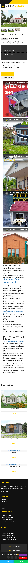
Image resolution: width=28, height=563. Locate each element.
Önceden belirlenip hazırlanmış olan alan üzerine (13, 312)
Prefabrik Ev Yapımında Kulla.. (9, 537)
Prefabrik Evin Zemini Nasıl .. (8, 533)
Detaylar (14, 413)
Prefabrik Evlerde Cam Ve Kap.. (9, 539)
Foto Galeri (4, 506)
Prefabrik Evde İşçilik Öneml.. (8, 535)
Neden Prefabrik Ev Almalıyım (9, 521)
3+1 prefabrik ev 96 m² (14, 452)
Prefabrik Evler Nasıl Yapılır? (11, 281)
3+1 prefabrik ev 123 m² (14, 408)
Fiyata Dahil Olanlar (7, 47)
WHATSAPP (21, 561)
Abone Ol (23, 557)
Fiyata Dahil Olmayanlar (8, 50)
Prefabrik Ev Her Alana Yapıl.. (8, 531)
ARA (7, 561)
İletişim (3, 508)
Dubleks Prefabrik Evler (7, 504)
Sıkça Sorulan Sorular (8, 54)
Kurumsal (4, 499)
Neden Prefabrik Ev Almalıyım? (10, 58)
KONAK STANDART (14, 438)
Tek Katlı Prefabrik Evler (7, 501)
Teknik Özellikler (8, 77)
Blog (3, 524)
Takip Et (23, 554)
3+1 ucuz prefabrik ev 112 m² (14, 466)
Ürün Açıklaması (8, 74)
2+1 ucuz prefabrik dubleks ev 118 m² (13, 341)
